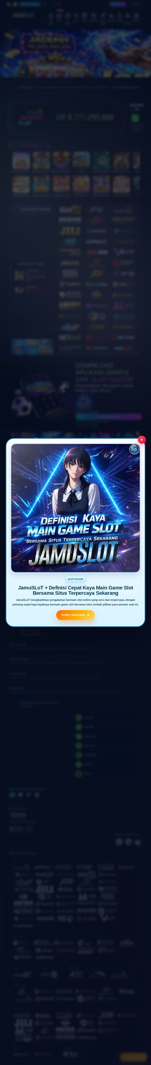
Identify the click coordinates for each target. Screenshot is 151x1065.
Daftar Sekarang (73, 614)
